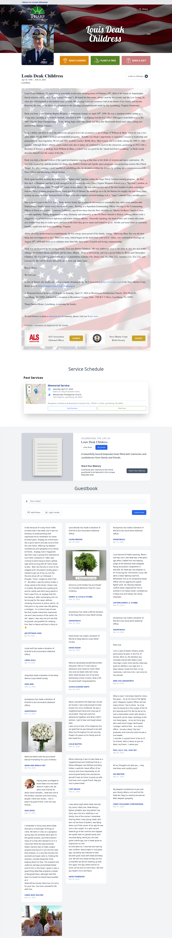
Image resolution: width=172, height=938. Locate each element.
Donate (76, 338)
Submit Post (139, 512)
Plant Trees (122, 408)
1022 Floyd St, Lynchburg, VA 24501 (68, 397)
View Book (87, 447)
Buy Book (101, 447)
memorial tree (55, 316)
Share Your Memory (137, 471)
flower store (93, 316)
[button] (35, 391)
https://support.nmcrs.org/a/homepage (56, 285)
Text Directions (72, 408)
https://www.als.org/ (111, 281)
